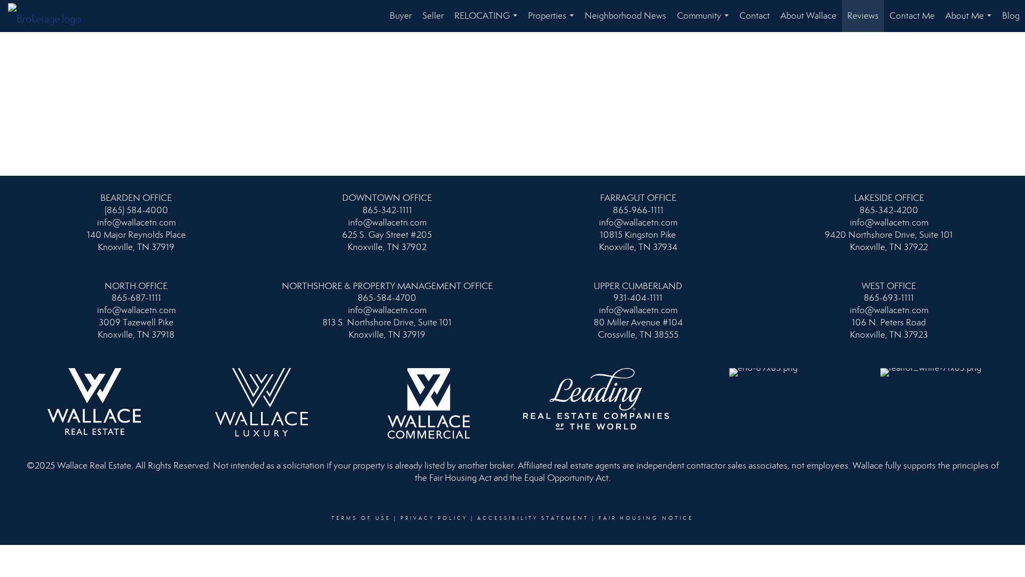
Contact (754, 15)
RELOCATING (488, 21)
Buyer (401, 15)
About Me (970, 21)
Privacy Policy (434, 518)
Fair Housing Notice (645, 518)
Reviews (863, 15)
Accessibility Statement (533, 518)
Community (705, 21)
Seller (433, 15)
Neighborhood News (625, 15)
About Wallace (808, 15)
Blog (1011, 15)
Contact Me (912, 15)
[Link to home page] (50, 16)
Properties (553, 21)
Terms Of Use (361, 518)
